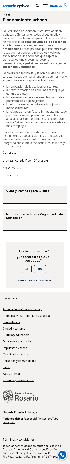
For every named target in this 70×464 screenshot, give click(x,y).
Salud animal (11, 374)
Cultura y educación (16, 335)
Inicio (6, 15)
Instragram (10, 175)
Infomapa (31, 412)
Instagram (9, 422)
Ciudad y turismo (14, 329)
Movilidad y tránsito (16, 354)
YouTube (53, 418)
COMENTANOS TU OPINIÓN (33, 280)
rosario (16, 5)
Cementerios (11, 322)
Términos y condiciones (18, 439)
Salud (6, 367)
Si (26, 268)
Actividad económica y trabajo (22, 309)
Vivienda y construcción (18, 380)
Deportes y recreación (17, 341)
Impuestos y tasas (15, 348)
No (40, 268)
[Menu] (45, 6)
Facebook (30, 418)
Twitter (42, 418)
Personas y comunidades (19, 361)
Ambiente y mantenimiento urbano (26, 316)
